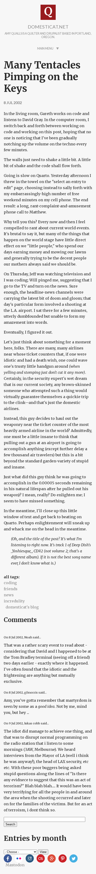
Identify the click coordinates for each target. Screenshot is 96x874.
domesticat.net (48, 26)
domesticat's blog (22, 607)
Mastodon (15, 865)
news (9, 595)
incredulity (14, 601)
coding (10, 582)
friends (10, 588)
